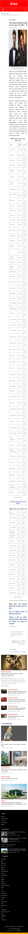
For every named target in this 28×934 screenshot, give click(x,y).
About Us (3, 816)
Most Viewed (3, 893)
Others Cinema (4, 905)
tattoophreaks (12, 122)
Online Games (4, 901)
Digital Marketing (4, 871)
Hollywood (12, 19)
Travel (2, 917)
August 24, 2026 (5, 805)
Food (2, 877)
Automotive (3, 859)
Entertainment (4, 875)
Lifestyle (3, 891)
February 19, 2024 (5, 676)
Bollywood (3, 863)
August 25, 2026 (5, 773)
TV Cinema (3, 919)
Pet (2, 742)
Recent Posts (5, 829)
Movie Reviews (4, 895)
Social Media (3, 909)
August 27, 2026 (5, 747)
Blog (2, 861)
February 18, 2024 (13, 27)
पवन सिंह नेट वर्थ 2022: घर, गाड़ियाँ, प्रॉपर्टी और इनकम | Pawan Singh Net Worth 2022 (18, 642)
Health (2, 881)
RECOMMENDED (7, 723)
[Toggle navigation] (3, 10)
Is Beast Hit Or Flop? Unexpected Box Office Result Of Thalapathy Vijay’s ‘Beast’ (17, 709)
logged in (16, 651)
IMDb (2, 887)
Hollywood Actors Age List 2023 (17, 67)
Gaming (2, 879)
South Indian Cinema (6, 671)
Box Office (3, 865)
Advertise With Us (5, 818)
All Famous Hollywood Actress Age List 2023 (18, 606)
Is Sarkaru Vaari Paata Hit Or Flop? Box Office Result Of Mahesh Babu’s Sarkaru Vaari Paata (17, 634)
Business (3, 800)
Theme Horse (16, 928)
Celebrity (3, 869)
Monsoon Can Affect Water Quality (9, 778)
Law (2, 889)
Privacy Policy (4, 822)
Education (3, 873)
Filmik (14, 926)
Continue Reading (5, 685)
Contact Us (3, 820)
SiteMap (2, 824)
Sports (2, 913)
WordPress (18, 930)
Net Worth (3, 897)
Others (2, 903)
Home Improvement (5, 768)
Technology (3, 915)
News (2, 899)
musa (20, 27)
